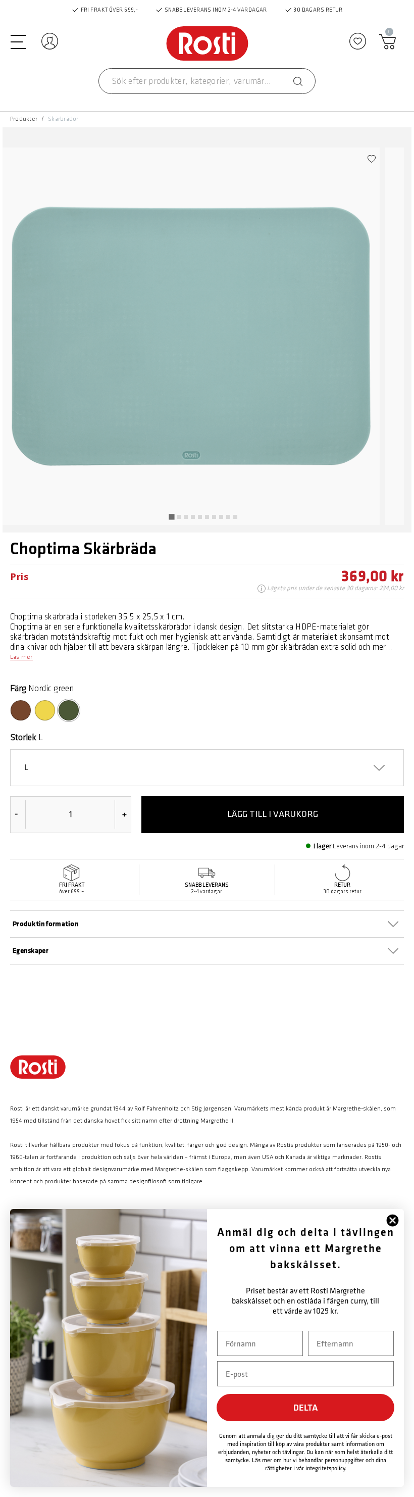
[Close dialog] (392, 1220)
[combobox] (207, 81)
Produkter (23, 119)
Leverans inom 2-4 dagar (368, 846)
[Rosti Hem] (207, 44)
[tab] (171, 516)
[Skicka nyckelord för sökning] (298, 81)
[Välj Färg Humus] (20, 710)
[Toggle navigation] (18, 41)
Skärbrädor (63, 119)
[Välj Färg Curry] (45, 710)
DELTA (305, 1407)
